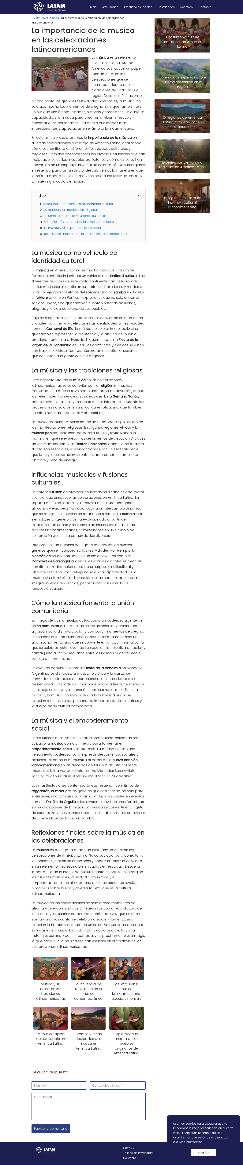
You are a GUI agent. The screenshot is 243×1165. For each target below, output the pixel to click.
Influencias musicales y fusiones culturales (75, 216)
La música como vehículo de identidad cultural (78, 204)
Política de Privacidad (138, 1153)
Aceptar (203, 1152)
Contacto (204, 7)
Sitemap (128, 1148)
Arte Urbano (110, 7)
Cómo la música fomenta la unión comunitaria (79, 222)
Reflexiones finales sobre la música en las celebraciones (85, 234)
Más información (191, 1142)
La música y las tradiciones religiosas (71, 210)
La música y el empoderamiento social (72, 228)
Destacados (166, 7)
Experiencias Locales (138, 7)
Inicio (93, 7)
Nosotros (186, 7)
